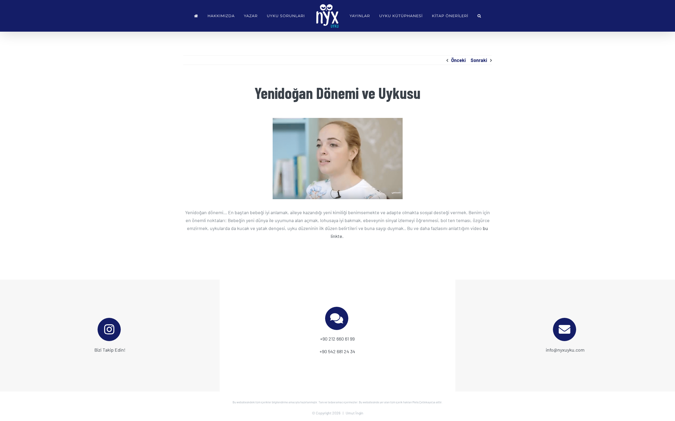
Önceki (458, 60)
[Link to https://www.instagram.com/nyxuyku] (109, 329)
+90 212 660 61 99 (337, 339)
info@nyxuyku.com (565, 350)
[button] (479, 16)
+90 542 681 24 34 (337, 351)
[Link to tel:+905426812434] (336, 318)
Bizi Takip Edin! (110, 350)
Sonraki (479, 60)
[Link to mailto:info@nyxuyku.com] (564, 329)
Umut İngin (354, 413)
